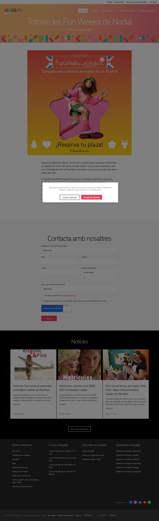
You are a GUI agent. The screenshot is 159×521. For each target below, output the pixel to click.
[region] (80, 192)
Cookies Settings (69, 197)
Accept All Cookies (92, 197)
